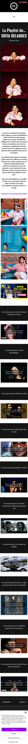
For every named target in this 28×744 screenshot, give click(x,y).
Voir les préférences (14, 738)
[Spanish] (26, 2)
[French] (24, 2)
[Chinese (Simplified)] (20, 2)
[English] (22, 2)
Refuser (14, 733)
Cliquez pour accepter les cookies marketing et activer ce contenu (14, 291)
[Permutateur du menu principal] (14, 16)
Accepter (14, 729)
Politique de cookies (13, 741)
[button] (25, 712)
